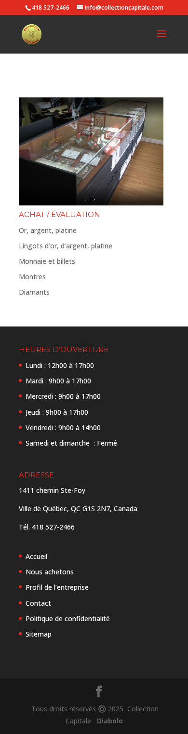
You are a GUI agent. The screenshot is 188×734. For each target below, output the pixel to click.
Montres (32, 276)
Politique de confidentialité (68, 618)
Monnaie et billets (47, 261)
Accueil (36, 556)
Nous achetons (50, 571)
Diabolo (108, 720)
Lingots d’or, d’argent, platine (65, 245)
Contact (38, 603)
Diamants (34, 292)
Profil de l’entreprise (57, 587)
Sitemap (39, 634)
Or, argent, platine (48, 230)
